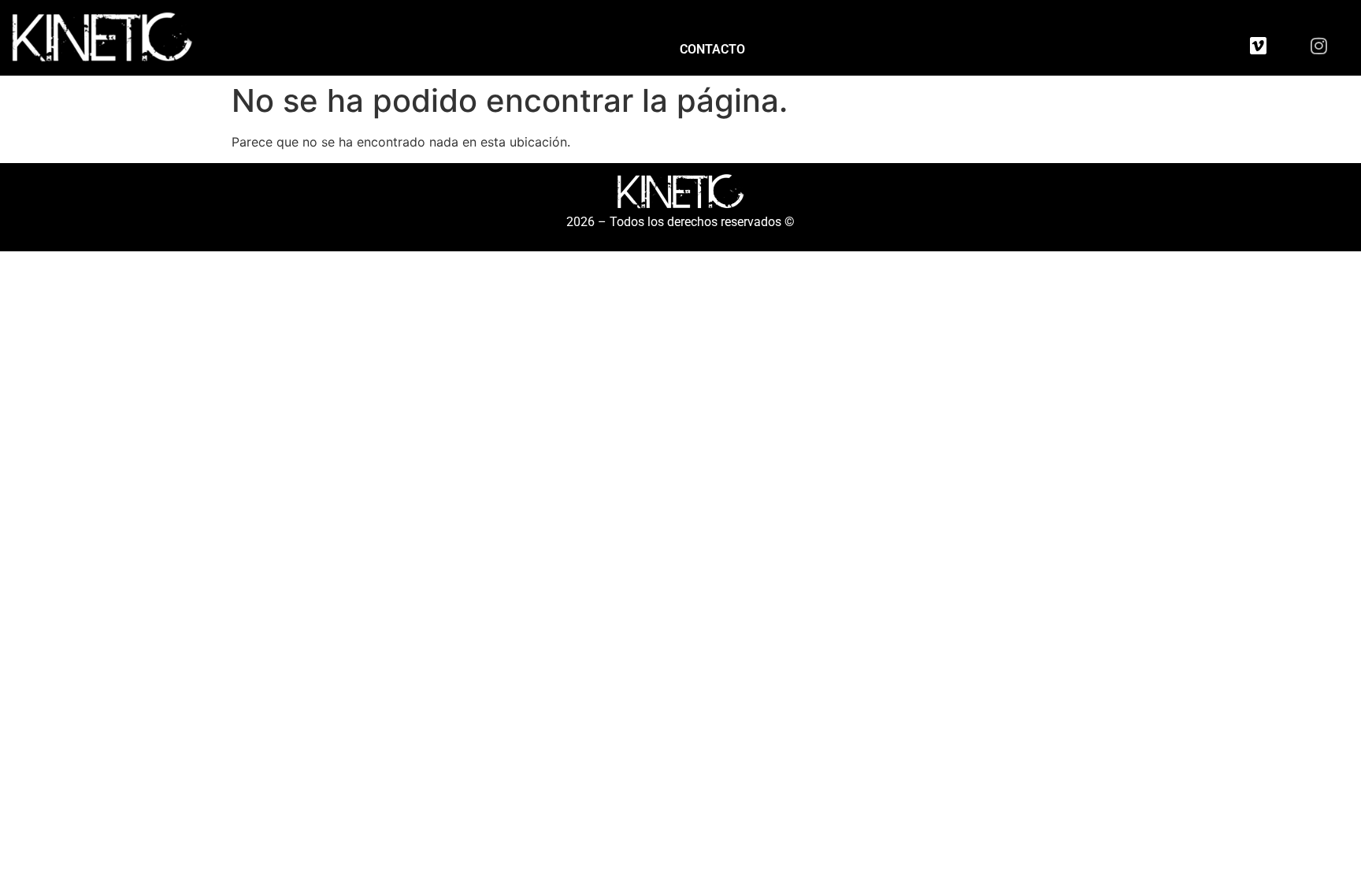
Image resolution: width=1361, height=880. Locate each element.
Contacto (712, 49)
